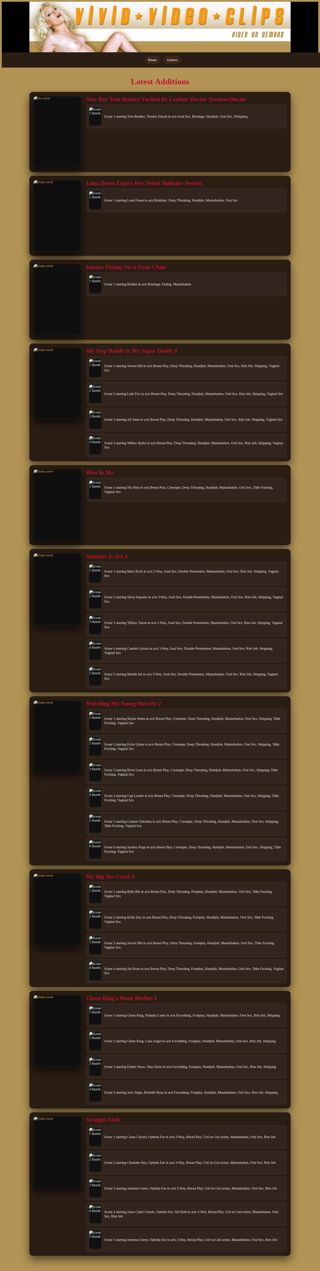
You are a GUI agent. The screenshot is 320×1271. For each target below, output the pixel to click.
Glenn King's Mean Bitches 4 (121, 998)
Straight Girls (103, 1120)
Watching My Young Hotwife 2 (123, 703)
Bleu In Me (99, 472)
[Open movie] (57, 132)
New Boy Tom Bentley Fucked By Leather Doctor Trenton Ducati (166, 99)
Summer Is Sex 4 (106, 556)
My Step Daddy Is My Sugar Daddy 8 (131, 351)
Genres (172, 60)
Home (152, 60)
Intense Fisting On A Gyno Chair (126, 267)
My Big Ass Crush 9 (110, 876)
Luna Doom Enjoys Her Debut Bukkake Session (144, 183)
